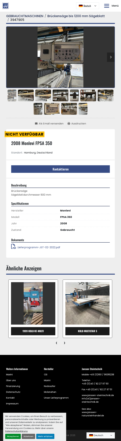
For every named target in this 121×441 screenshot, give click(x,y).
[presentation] (56, 342)
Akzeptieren (13, 436)
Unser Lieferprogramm (56, 397)
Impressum (12, 403)
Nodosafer (49, 386)
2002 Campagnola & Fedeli (87, 331)
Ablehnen (28, 436)
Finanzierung (13, 386)
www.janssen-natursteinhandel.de (93, 414)
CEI (45, 374)
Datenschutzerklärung (16, 431)
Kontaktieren (61, 169)
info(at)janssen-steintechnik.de (91, 400)
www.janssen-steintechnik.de (98, 395)
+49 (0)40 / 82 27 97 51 (99, 389)
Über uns (11, 380)
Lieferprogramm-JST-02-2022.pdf (38, 247)
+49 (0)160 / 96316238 (101, 374)
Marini (9, 374)
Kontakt (10, 397)
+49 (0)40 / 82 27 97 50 (95, 383)
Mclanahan (50, 392)
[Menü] (107, 6)
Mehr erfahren (45, 436)
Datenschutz (13, 392)
